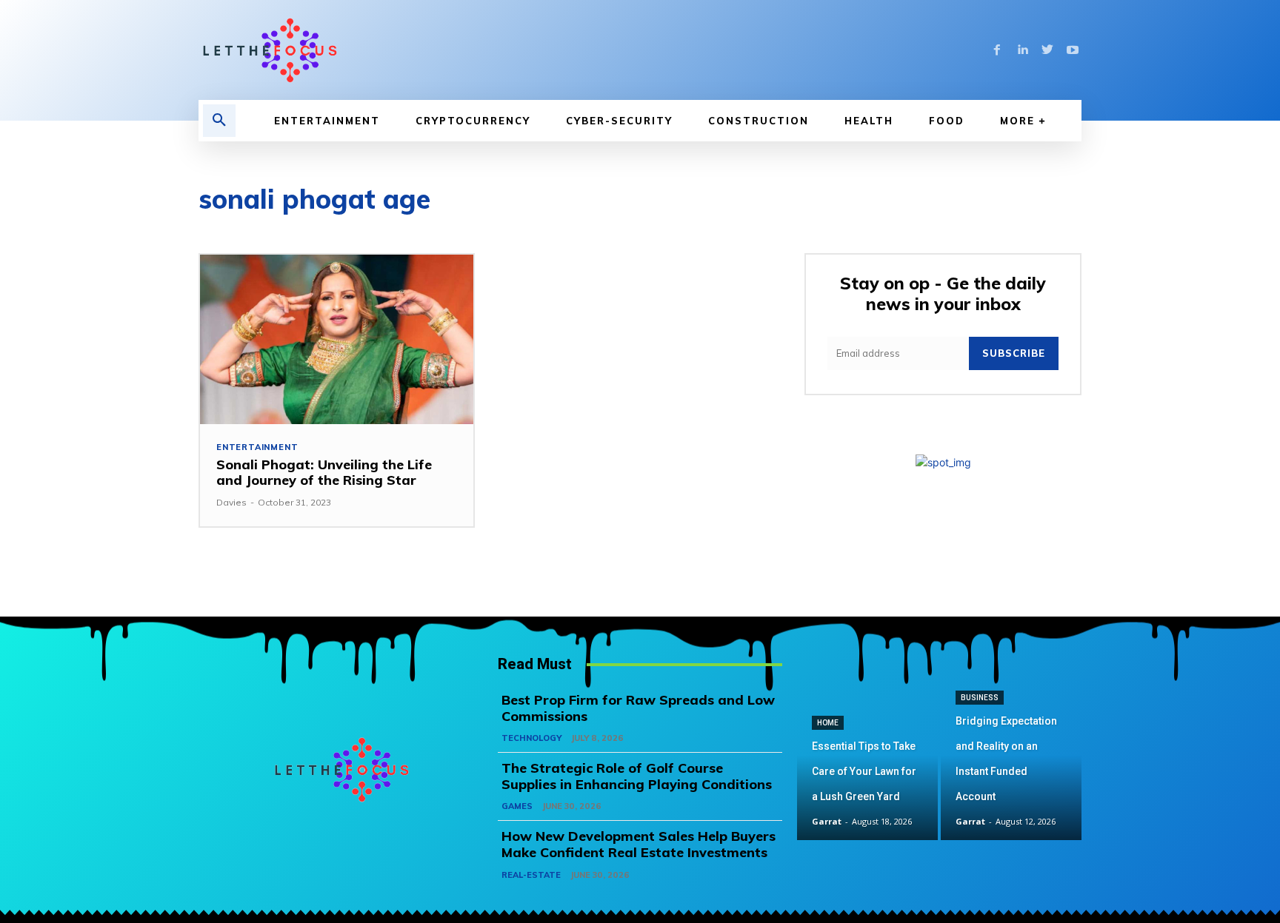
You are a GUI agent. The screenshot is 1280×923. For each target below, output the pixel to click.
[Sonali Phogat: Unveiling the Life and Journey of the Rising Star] (336, 339)
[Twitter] (1047, 50)
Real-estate (531, 875)
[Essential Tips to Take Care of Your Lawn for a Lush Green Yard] (867, 769)
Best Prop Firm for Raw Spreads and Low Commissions (638, 708)
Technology (531, 738)
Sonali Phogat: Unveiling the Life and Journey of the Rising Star (324, 472)
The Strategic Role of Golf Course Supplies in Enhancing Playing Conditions (636, 776)
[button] (219, 120)
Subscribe (1013, 353)
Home (828, 723)
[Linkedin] (1022, 50)
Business (980, 698)
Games (517, 806)
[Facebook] (997, 50)
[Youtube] (1072, 50)
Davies (231, 502)
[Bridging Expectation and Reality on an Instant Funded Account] (1011, 769)
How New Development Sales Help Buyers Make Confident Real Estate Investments (638, 844)
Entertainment (257, 447)
